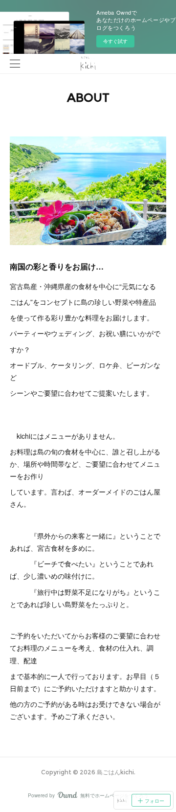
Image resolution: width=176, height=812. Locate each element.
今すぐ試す (115, 41)
